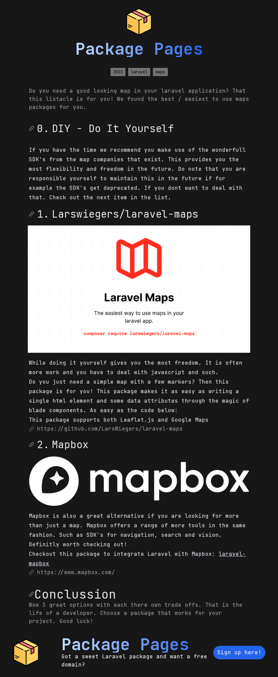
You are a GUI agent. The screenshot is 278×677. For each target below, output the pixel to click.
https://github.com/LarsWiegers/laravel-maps (110, 428)
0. (43, 128)
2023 (118, 72)
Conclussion (75, 594)
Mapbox (70, 444)
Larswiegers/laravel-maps (125, 214)
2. (43, 444)
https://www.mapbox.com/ (76, 572)
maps (160, 72)
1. (43, 214)
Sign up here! (239, 652)
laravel (139, 72)
